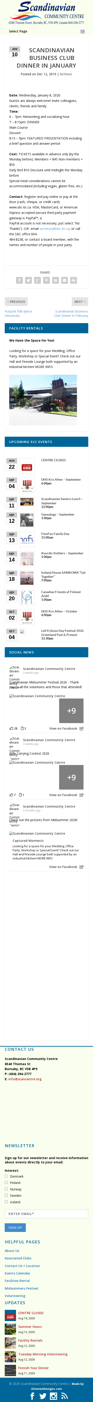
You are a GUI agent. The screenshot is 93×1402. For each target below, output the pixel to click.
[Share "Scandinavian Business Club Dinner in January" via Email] (64, 280)
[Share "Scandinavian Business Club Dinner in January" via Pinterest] (46, 280)
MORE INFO (44, 367)
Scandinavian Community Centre (49, 669)
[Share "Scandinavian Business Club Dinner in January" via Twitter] (28, 280)
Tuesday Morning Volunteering (42, 1354)
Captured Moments (28, 841)
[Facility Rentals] (10, 1343)
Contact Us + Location (22, 1266)
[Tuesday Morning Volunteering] (10, 1356)
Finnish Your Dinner (33, 1368)
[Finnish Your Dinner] (10, 1370)
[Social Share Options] (81, 729)
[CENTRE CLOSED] (10, 1315)
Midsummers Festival (21, 1288)
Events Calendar (17, 1273)
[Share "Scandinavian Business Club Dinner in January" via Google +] (37, 280)
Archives (66, 74)
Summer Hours (30, 1326)
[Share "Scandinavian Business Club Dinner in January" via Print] (73, 280)
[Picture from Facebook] (21, 711)
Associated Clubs (18, 1258)
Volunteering (15, 1296)
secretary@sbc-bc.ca (55, 228)
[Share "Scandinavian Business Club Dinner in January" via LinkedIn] (55, 280)
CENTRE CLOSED (31, 1313)
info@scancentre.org (24, 1079)
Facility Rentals (30, 1340)
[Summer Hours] (10, 1329)
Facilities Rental (17, 1281)
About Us (12, 1251)
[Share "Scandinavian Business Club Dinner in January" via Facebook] (19, 280)
